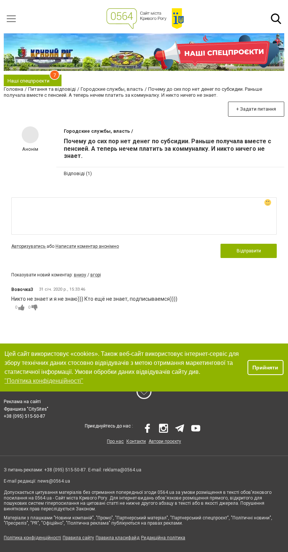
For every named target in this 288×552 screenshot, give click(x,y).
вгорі (95, 275)
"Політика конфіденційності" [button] (43, 381)
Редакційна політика (163, 537)
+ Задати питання (256, 109)
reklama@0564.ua (122, 469)
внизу (80, 275)
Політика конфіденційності (32, 537)
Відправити (249, 251)
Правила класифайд (118, 537)
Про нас (115, 441)
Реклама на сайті (22, 401)
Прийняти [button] (265, 367)
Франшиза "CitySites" (26, 409)
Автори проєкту (164, 441)
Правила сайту (78, 537)
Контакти (136, 441)
